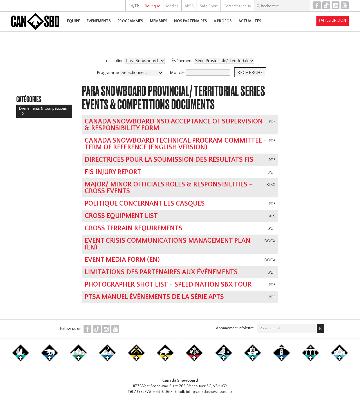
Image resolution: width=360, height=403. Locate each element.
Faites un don (332, 20)
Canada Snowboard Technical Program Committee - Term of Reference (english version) (176, 144)
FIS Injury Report (113, 172)
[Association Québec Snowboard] (223, 360)
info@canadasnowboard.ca (209, 392)
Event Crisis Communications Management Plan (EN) (167, 244)
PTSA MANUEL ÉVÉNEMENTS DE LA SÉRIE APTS (154, 297)
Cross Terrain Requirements (133, 228)
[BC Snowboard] (78, 360)
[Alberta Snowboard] (107, 360)
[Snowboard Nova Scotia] (281, 360)
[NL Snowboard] (339, 360)
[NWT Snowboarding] (49, 360)
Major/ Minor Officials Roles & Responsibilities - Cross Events (168, 188)
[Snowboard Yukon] (20, 360)
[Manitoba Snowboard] (165, 360)
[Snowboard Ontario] (194, 360)
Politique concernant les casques (145, 203)
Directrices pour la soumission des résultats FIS (169, 159)
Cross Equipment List (121, 216)
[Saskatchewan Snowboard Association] (136, 360)
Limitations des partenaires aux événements (161, 272)
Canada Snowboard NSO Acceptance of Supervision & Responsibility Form (174, 125)
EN (131, 6)
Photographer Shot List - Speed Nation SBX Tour (168, 284)
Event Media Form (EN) (122, 260)
